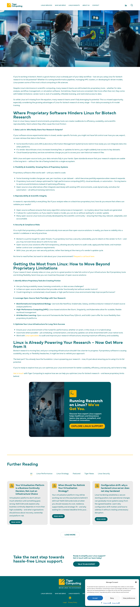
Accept (95, 598)
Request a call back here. (84, 256)
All (31, 473)
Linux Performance (64, 37)
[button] (136, 582)
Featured (79, 37)
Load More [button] (70, 534)
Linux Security (104, 473)
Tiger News (89, 473)
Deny (112, 598)
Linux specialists (32, 335)
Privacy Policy (107, 603)
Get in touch (18, 373)
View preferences (129, 598)
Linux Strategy (62, 473)
